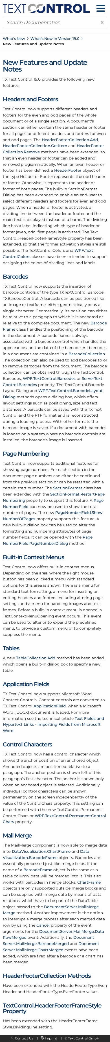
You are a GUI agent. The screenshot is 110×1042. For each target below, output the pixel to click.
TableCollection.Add (35, 658)
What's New (14, 38)
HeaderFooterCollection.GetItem (35, 145)
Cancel (43, 925)
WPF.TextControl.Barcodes (49, 378)
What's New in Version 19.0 (55, 38)
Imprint (51, 1038)
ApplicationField (50, 706)
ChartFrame (89, 882)
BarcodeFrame (37, 869)
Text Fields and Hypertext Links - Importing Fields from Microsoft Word (53, 724)
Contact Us (24, 1038)
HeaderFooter (68, 170)
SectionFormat (67, 488)
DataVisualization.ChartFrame (41, 851)
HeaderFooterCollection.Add (70, 139)
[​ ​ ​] (100, 8)
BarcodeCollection (87, 354)
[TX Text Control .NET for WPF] (46, 8)
